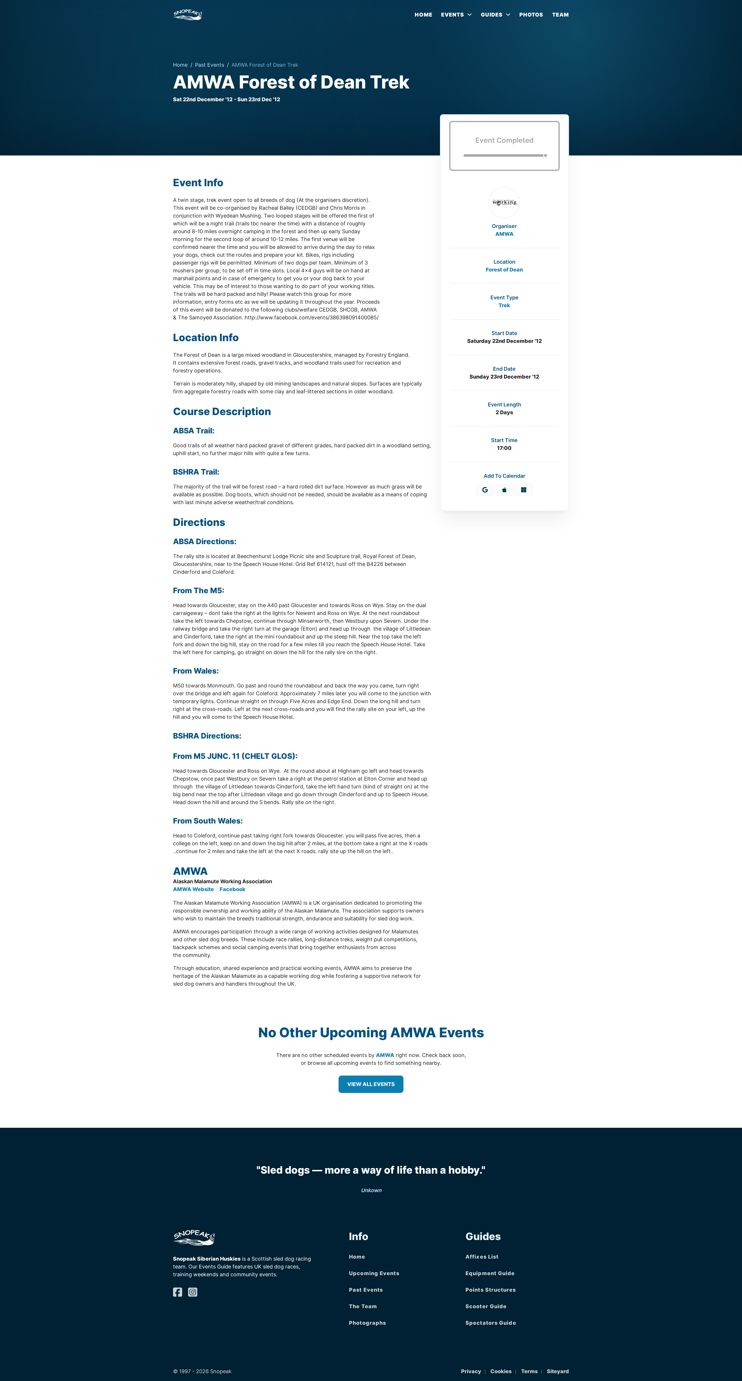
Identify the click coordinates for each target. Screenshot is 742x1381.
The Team (363, 1306)
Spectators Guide (490, 1323)
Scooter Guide (486, 1306)
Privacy (471, 1371)
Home (423, 15)
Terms (529, 1371)
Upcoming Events (374, 1273)
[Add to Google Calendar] (485, 490)
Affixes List (482, 1257)
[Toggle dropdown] (469, 14)
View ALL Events (371, 1084)
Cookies (501, 1371)
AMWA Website (193, 889)
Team (560, 15)
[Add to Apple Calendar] (504, 490)
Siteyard (558, 1371)
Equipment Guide (490, 1273)
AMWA (504, 234)
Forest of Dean (504, 270)
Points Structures (490, 1290)
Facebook (232, 889)
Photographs (367, 1323)
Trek (504, 305)
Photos (531, 15)
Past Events (209, 65)
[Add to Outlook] (524, 490)
